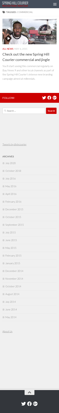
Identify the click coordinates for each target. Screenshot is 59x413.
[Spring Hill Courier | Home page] (19, 4)
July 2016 (10, 178)
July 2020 (10, 163)
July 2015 (10, 232)
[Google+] (55, 98)
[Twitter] (44, 98)
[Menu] (55, 4)
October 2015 (13, 217)
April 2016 (11, 193)
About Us (7, 331)
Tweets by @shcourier (14, 144)
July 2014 (10, 301)
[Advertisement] (12, 361)
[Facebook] (49, 98)
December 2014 (14, 270)
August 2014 (12, 294)
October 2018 (13, 170)
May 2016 (10, 186)
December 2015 (14, 209)
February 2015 (13, 255)
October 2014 (13, 286)
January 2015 (12, 263)
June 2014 (11, 309)
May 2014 (10, 317)
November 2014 (14, 278)
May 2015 (10, 247)
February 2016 (13, 201)
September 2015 (14, 224)
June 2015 (11, 240)
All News (7, 48)
